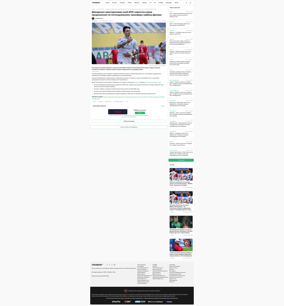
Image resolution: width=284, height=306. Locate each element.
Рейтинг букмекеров (129, 121)
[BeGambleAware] (155, 302)
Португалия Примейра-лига (144, 275)
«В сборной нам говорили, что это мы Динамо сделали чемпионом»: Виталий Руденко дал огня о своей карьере (181, 231)
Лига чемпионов (174, 150)
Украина (144, 2)
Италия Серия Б (156, 272)
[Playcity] (116, 302)
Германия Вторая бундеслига (160, 271)
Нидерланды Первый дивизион (160, 277)
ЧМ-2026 (155, 266)
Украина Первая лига (158, 278)
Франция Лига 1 (141, 274)
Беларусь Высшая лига (143, 281)
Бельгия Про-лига (141, 278)
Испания (114, 2)
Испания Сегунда (157, 269)
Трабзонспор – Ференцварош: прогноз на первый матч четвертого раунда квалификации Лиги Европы (181, 124)
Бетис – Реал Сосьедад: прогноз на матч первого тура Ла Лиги (180, 24)
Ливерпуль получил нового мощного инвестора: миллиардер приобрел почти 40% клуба (180, 63)
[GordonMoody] (127, 302)
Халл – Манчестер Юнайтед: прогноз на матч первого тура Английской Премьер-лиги (181, 15)
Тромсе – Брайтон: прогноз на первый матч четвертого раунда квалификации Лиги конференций (181, 94)
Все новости (181, 160)
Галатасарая (149, 82)
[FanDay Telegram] (109, 265)
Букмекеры (169, 2)
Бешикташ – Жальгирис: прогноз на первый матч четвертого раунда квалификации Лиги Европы (180, 104)
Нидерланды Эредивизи (143, 277)
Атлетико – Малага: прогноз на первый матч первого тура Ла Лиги (181, 144)
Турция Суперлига (142, 283)
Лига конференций (174, 80)
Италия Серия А (141, 272)
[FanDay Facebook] (107, 265)
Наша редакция (173, 280)
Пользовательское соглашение (177, 275)
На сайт (140, 113)
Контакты (171, 281)
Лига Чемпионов (141, 264)
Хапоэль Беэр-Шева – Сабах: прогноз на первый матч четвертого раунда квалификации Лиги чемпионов (181, 153)
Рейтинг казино (173, 267)
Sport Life (171, 269)
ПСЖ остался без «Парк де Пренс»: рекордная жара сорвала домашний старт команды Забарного (180, 42)
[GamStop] (140, 302)
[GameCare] (168, 302)
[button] (186, 2)
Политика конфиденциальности (177, 272)
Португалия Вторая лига (159, 275)
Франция (137, 2)
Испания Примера (142, 269)
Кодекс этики (172, 278)
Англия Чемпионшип (158, 267)
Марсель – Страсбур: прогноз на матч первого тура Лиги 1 (180, 33)
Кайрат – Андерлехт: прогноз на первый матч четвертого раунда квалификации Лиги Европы (179, 135)
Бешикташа (157, 82)
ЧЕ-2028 (160, 2)
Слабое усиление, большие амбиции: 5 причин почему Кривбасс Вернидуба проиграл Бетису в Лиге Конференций (181, 254)
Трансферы (94, 20)
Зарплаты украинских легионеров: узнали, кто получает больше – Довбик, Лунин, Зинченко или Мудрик (181, 183)
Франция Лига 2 (157, 274)
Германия (122, 2)
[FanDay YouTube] (114, 265)
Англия (107, 2)
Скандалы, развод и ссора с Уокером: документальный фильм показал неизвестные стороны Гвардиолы (180, 73)
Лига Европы (173, 100)
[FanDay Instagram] (112, 265)
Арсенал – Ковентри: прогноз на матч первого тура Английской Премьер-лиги (180, 53)
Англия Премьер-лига (142, 267)
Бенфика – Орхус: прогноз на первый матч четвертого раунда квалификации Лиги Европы (181, 114)
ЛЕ (154, 2)
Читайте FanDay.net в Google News (128, 127)
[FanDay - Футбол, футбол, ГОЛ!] (96, 2)
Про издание (172, 271)
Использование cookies (175, 274)
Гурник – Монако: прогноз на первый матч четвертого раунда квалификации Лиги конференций (181, 83)
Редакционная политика (175, 277)
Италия (130, 2)
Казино (176, 2)
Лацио (137, 82)
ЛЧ (150, 2)
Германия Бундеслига (143, 271)
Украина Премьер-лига (143, 280)
